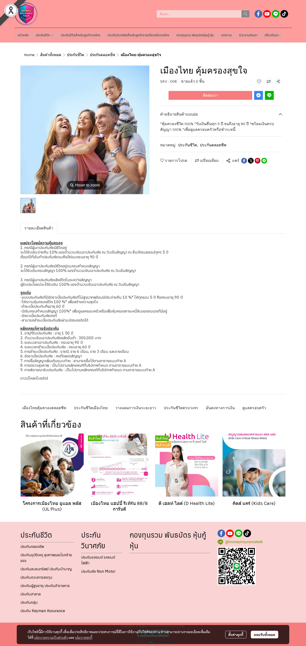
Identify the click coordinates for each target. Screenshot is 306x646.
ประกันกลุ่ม (29, 602)
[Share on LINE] (264, 161)
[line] (275, 14)
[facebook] (258, 14)
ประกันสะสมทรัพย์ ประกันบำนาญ (46, 569)
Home (29, 55)
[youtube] (267, 14)
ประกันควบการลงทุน (36, 577)
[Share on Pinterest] (257, 161)
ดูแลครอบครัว (254, 408)
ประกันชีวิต (75, 55)
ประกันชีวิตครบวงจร (181, 408)
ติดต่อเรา (210, 95)
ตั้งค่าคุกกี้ (235, 634)
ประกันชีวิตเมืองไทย (91, 408)
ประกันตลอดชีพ (102, 55)
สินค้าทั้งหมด (50, 55)
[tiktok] (284, 14)
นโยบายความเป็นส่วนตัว (51, 637)
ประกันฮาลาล (30, 594)
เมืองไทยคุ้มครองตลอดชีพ (44, 408)
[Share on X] (251, 161)
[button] (203, 14)
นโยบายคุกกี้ (83, 637)
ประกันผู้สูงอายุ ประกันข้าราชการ (45, 585)
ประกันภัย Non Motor (98, 571)
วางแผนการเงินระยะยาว (135, 408)
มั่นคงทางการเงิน (220, 408)
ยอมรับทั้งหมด (264, 634)
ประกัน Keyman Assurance (42, 610)
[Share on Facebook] (244, 161)
